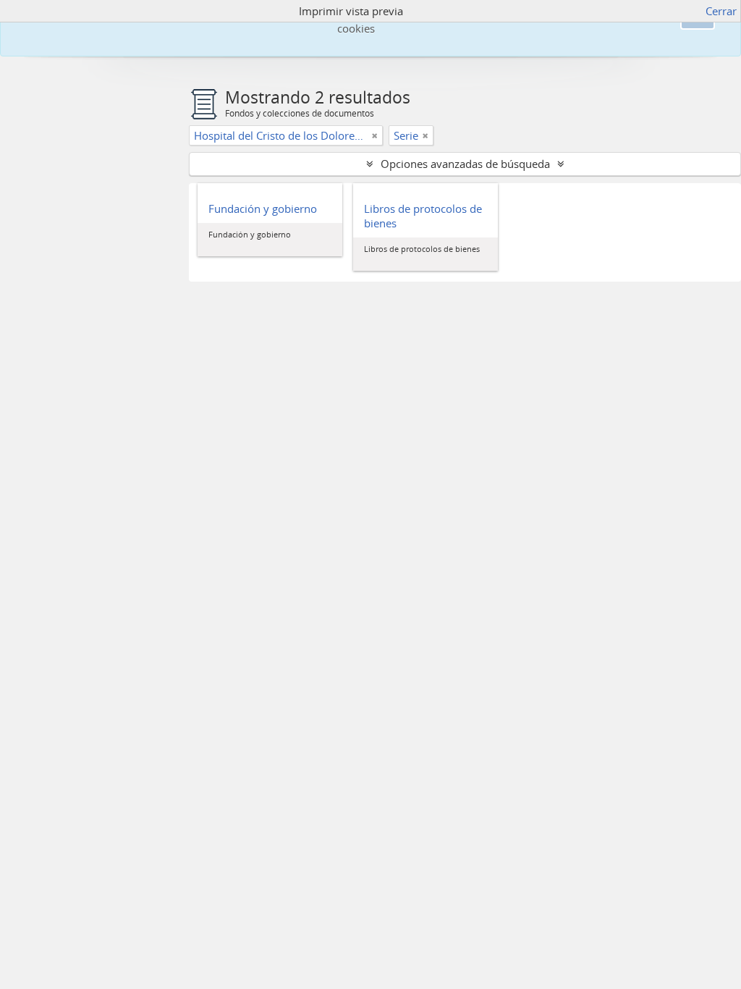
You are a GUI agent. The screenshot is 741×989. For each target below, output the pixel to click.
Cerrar (721, 11)
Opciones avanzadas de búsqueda (465, 163)
